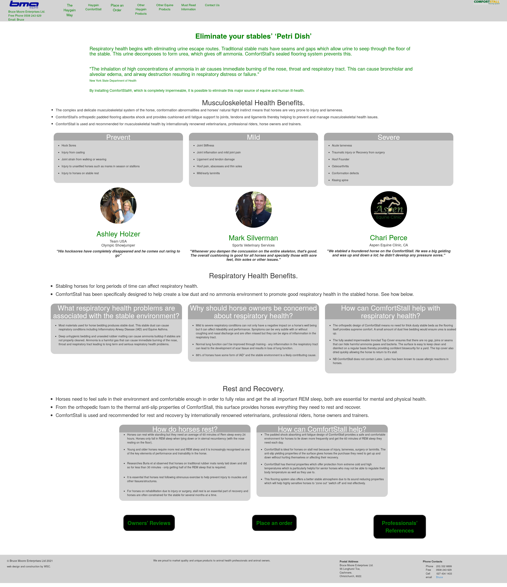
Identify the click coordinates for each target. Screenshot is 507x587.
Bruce (439, 577)
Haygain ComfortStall (93, 7)
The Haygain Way (70, 10)
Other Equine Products (164, 7)
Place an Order (117, 7)
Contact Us (212, 5)
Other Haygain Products (141, 9)
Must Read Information (188, 7)
